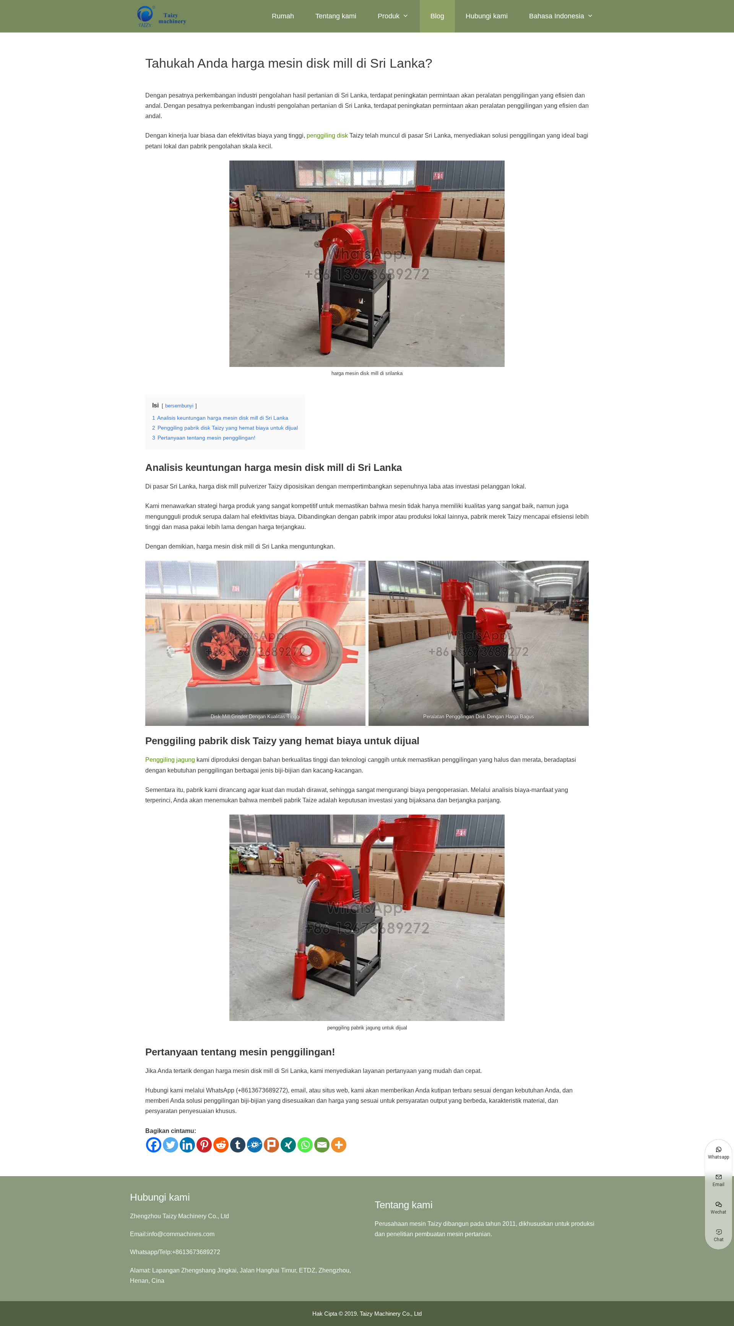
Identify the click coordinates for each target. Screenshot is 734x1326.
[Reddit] (221, 1144)
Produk (388, 16)
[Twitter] (170, 1144)
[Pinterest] (204, 1144)
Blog (437, 16)
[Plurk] (271, 1144)
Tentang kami (335, 16)
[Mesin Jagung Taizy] (162, 16)
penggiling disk (327, 135)
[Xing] (288, 1144)
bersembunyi (179, 406)
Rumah (283, 16)
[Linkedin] (187, 1144)
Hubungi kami (487, 16)
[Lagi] (338, 1144)
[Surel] (322, 1144)
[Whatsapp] (305, 1144)
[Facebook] (153, 1144)
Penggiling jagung (170, 759)
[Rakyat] (254, 1144)
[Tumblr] (237, 1144)
